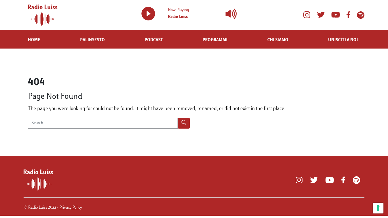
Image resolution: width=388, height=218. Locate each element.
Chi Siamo (277, 40)
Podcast (154, 40)
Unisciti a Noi (343, 40)
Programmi (215, 40)
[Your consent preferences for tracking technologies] (378, 208)
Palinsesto (92, 40)
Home (34, 40)
